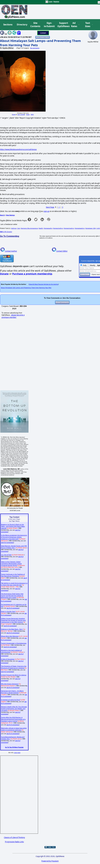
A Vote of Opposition (8, 659)
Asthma (13, 228)
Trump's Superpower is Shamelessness (13, 643)
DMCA (32, 114)
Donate (4, 273)
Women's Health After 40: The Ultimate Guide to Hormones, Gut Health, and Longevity (14, 708)
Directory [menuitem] (22, 24)
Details (28, 114)
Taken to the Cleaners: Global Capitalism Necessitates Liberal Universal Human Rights (11, 563)
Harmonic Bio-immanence (29, 228)
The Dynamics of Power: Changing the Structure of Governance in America (13, 667)
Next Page (50, 207)
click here (17, 752)
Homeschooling (69, 228)
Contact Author (11, 251)
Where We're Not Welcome (9, 636)
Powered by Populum (50, 861)
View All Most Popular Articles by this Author (43, 284)
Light (98, 228)
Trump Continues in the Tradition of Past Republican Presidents (13, 575)
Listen (43, 32)
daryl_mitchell (21, 114)
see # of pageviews (7, 542)
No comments (34, 48)
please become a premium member (13, 316)
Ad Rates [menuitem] (74, 24)
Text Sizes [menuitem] (87, 24)
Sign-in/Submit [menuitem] (49, 24)
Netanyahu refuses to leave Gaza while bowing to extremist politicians (14, 729)
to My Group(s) (6, 232)
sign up (46, 211)
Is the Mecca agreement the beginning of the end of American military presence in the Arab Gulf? (14, 537)
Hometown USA (90, 228)
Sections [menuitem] (7, 24)
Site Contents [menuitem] (35, 24)
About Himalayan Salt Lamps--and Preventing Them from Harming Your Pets (26, 288)
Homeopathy (48, 228)
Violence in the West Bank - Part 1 (12, 629)
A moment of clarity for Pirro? (10, 700)
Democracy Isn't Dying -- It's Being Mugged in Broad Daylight (12, 692)
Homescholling (58, 228)
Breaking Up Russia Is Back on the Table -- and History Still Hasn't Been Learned (13, 526)
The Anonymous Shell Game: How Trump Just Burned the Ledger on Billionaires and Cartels (12, 595)
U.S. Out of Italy (6, 555)
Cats (18, 228)
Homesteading (80, 228)
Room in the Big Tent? (8, 611)
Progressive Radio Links (14, 842)
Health (41, 228)
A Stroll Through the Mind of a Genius (13, 675)
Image (13, 114)
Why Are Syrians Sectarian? (10, 684)
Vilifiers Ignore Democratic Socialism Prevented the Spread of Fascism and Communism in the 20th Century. (13, 620)
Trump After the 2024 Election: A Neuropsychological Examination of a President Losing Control (13, 719)
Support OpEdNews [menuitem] (62, 24)
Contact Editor (62, 251)
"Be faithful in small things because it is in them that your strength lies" (14, 584)
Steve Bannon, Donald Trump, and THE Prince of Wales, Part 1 (14, 547)
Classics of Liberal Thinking (14, 837)
